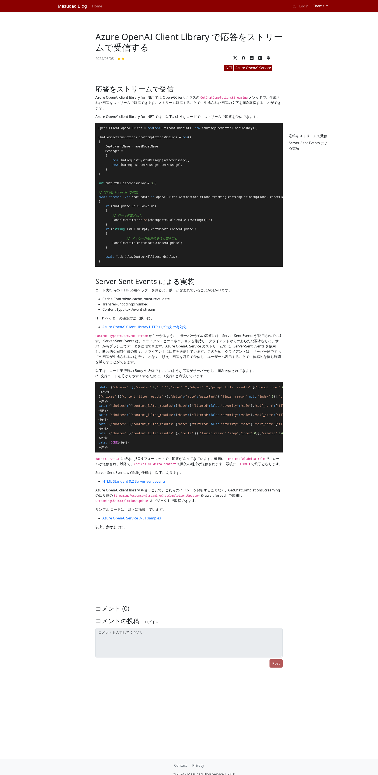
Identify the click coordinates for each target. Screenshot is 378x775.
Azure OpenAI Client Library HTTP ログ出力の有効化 (144, 326)
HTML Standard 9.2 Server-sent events (134, 481)
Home (97, 6)
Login (303, 6)
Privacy (198, 765)
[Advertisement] (68, 162)
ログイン (152, 621)
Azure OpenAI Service (253, 67)
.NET (228, 67)
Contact (180, 765)
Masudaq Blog (72, 6)
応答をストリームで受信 (308, 135)
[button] (235, 57)
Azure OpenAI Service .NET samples (131, 518)
